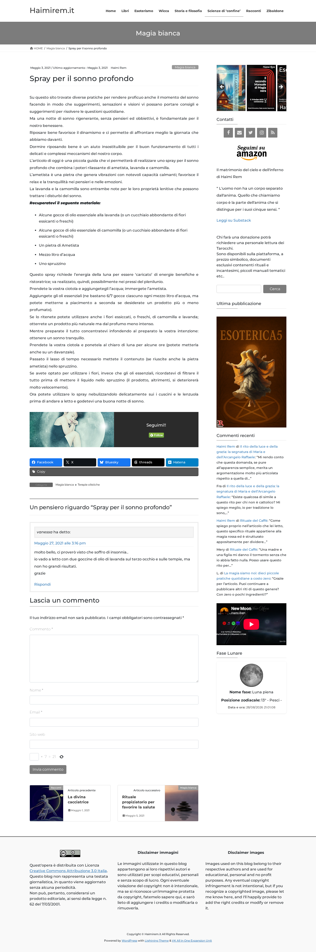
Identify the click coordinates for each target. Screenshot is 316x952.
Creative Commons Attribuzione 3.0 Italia (68, 871)
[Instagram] (261, 133)
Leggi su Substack (234, 220)
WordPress (129, 940)
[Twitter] (250, 133)
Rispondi (42, 584)
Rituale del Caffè (253, 520)
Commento (41, 629)
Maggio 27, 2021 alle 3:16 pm (60, 543)
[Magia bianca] (181, 802)
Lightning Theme (157, 940)
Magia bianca (185, 67)
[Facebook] (228, 133)
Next (280, 87)
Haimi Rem (226, 446)
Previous (222, 87)
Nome (36, 690)
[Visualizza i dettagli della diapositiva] (217, 88)
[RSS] (272, 133)
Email (36, 712)
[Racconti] (46, 802)
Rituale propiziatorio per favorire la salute (138, 802)
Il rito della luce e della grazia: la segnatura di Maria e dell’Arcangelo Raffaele (247, 451)
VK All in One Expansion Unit (192, 940)
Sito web (37, 734)
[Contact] (239, 133)
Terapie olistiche (89, 484)
